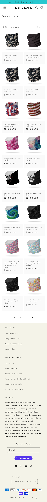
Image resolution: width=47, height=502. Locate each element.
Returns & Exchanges (14, 389)
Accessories (10, 349)
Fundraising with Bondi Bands (18, 379)
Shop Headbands (12, 334)
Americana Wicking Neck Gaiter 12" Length (11, 125)
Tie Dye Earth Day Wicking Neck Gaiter (12, 228)
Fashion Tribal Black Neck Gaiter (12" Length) (34, 228)
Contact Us (9, 363)
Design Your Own (12, 339)
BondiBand (19, 498)
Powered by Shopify (30, 498)
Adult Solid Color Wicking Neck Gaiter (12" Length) (34, 56)
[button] (4, 7)
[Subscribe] (37, 450)
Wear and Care (11, 369)
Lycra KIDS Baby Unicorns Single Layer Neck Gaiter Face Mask (34, 263)
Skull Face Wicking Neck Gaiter (33, 194)
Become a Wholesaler (14, 374)
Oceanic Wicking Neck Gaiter (33, 159)
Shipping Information (14, 384)
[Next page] (38, 317)
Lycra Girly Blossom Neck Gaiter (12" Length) (34, 300)
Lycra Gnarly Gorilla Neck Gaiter (12, 194)
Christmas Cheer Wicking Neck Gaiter (33, 125)
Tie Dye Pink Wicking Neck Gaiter (12, 159)
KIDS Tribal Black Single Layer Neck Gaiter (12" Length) (11, 301)
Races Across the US (13, 344)
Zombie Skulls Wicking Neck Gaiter (11, 56)
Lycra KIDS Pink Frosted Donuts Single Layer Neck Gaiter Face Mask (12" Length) (11, 264)
